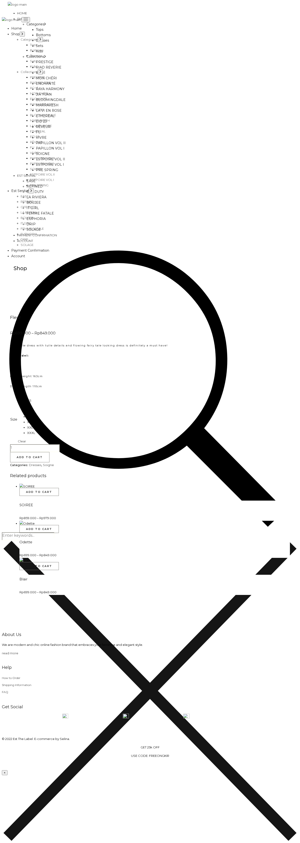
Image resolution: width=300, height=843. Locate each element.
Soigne (48, 465)
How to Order (11, 678)
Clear (22, 441)
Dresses (35, 465)
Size (13, 419)
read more (10, 653)
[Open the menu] (26, 19)
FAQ (5, 692)
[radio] (31, 400)
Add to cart (30, 457)
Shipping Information (16, 685)
